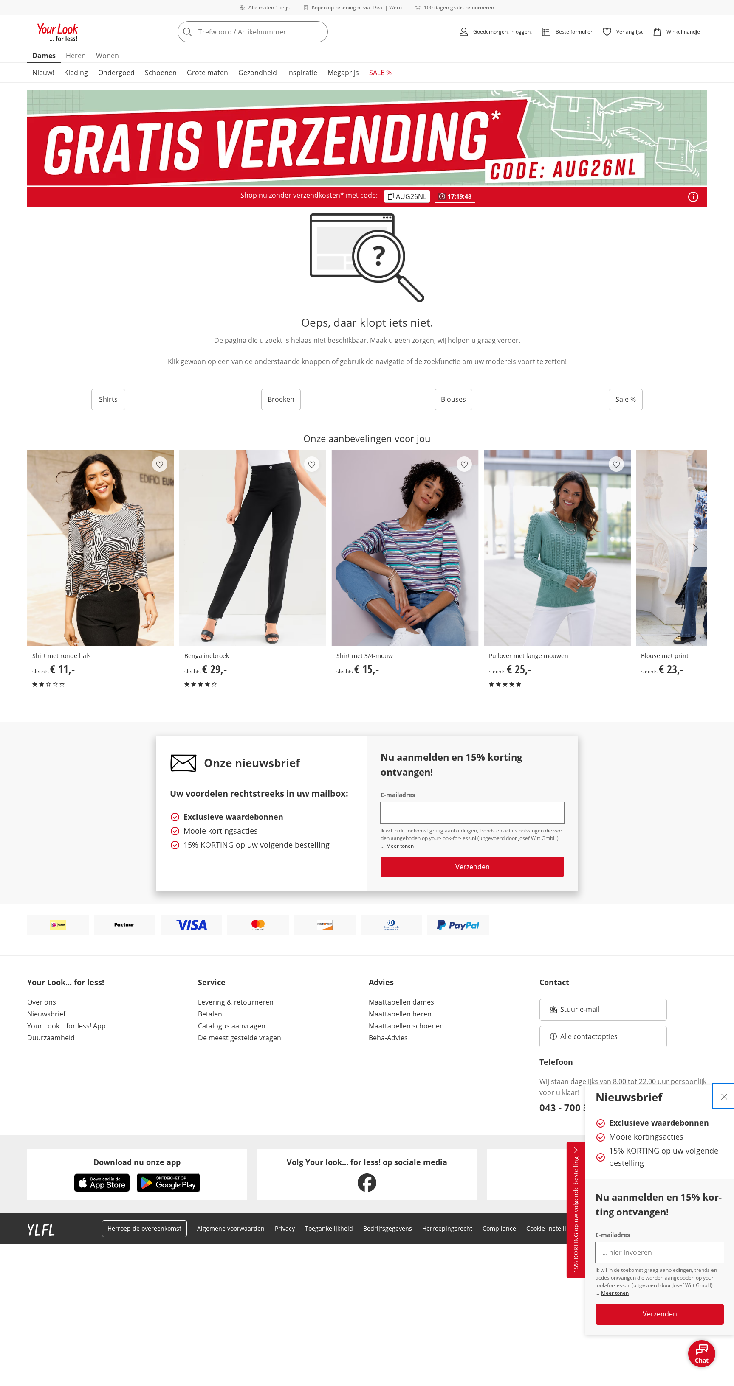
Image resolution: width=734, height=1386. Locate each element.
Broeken (281, 399)
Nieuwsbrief (46, 1014)
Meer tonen (615, 1292)
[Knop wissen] (319, 31)
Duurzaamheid (51, 1037)
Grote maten (207, 72)
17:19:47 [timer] (459, 196)
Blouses (453, 399)
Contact (554, 982)
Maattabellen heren (400, 1014)
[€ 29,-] (252, 548)
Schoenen (161, 72)
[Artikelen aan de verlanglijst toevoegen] (159, 464)
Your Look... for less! (65, 982)
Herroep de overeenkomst (144, 1228)
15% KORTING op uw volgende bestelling (576, 1215)
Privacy (285, 1228)
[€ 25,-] (557, 548)
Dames (44, 55)
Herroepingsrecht (447, 1228)
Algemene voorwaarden (231, 1228)
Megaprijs (343, 72)
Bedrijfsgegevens (387, 1228)
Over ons (41, 1002)
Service (212, 982)
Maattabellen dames (401, 1002)
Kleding (76, 72)
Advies (381, 982)
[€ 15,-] (404, 548)
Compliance (499, 1228)
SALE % (380, 72)
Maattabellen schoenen (406, 1025)
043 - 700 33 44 (573, 1107)
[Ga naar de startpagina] (57, 32)
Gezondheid (257, 72)
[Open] (693, 197)
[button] (697, 548)
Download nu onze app (137, 1162)
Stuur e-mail (579, 1012)
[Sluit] (724, 1095)
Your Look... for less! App (66, 1025)
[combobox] (271, 32)
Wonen (107, 55)
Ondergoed (116, 72)
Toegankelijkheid (329, 1228)
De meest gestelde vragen (239, 1037)
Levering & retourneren (236, 1002)
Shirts (108, 399)
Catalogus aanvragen (231, 1025)
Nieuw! (43, 72)
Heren (76, 55)
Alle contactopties (589, 1036)
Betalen (210, 1014)
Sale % (625, 399)
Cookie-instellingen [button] (553, 1228)
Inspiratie (302, 72)
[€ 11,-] (100, 548)
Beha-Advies (388, 1037)
